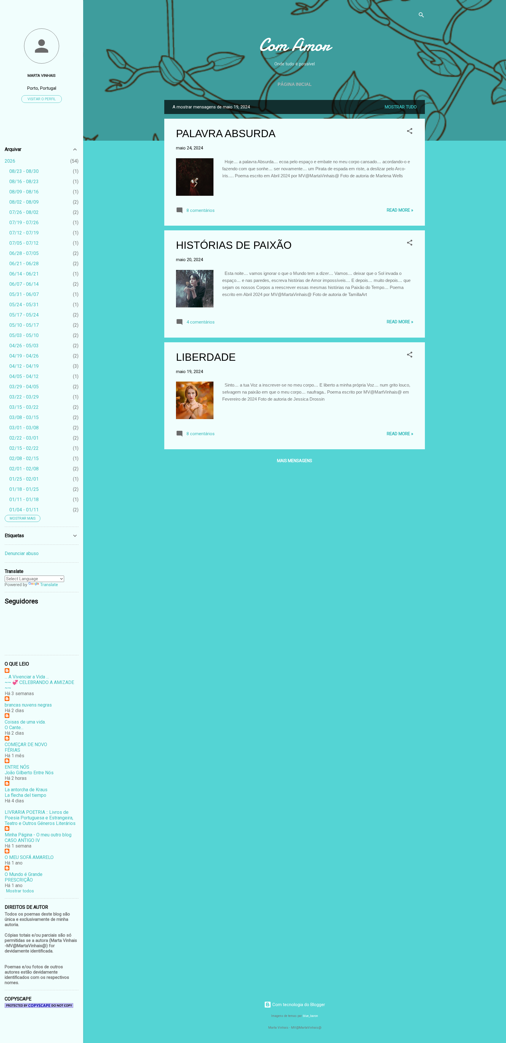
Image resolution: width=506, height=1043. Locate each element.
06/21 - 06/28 (24, 263)
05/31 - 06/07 (24, 294)
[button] (409, 132)
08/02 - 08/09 (24, 202)
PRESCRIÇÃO (19, 880)
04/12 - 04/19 (24, 366)
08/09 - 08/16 (24, 192)
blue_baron (310, 1016)
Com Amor (294, 44)
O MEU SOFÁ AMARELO (29, 857)
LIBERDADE (206, 357)
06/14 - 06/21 (24, 274)
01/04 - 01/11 (24, 510)
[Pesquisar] (421, 16)
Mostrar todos (20, 891)
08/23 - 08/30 (24, 171)
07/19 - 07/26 (24, 222)
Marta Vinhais (42, 75)
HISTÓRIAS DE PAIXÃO (234, 245)
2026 (10, 161)
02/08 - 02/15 (24, 458)
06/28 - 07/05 (24, 253)
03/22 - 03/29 (24, 397)
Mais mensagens (294, 460)
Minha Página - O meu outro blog (38, 835)
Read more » (400, 210)
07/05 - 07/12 (24, 243)
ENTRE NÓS (17, 767)
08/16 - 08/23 (24, 181)
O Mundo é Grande (23, 874)
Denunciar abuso (22, 553)
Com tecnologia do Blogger (298, 1004)
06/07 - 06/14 (24, 284)
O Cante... (14, 727)
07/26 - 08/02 (24, 212)
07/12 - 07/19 (24, 233)
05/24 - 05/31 (24, 304)
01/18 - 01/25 (24, 489)
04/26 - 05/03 (24, 345)
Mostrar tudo (401, 107)
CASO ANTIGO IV (22, 840)
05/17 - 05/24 (24, 315)
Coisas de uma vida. (25, 722)
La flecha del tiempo (25, 795)
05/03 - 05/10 (24, 335)
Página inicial (295, 84)
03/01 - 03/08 (24, 428)
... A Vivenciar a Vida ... (27, 677)
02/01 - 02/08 (24, 469)
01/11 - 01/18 (24, 499)
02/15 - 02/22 (24, 448)
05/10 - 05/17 (24, 325)
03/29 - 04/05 (24, 386)
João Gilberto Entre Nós (29, 772)
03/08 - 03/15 (24, 417)
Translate (49, 584)
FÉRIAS (12, 750)
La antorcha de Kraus (26, 789)
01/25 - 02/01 (24, 479)
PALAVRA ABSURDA (226, 133)
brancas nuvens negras (28, 705)
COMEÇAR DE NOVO (26, 744)
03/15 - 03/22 (24, 407)
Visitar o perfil (42, 99)
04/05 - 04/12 (24, 376)
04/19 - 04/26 (24, 356)
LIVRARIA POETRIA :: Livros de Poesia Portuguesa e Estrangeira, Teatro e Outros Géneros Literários (40, 817)
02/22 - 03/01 (24, 438)
